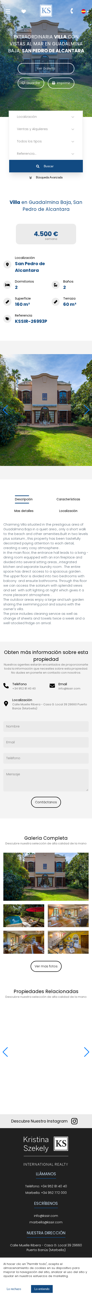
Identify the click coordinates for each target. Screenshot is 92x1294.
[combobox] (17, 116)
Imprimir (63, 83)
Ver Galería (46, 68)
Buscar (49, 166)
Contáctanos (46, 802)
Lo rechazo (14, 1289)
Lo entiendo (41, 1289)
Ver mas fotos (46, 966)
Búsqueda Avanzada (49, 177)
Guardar (33, 83)
